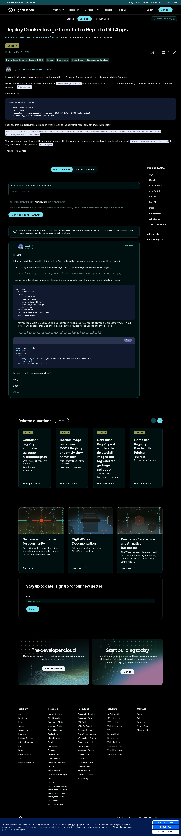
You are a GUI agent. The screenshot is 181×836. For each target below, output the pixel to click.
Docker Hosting (114, 734)
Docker (152, 207)
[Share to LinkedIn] (163, 52)
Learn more (78, 568)
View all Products (55, 804)
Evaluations (53, 734)
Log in (150, 9)
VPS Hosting (112, 722)
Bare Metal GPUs (55, 722)
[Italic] (15, 185)
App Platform (53, 754)
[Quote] (45, 185)
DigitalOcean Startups (87, 734)
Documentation (84, 766)
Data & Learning (55, 730)
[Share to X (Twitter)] (152, 52)
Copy (128, 340)
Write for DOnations (86, 726)
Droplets (52, 742)
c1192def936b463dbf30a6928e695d (35, 69)
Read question (30, 483)
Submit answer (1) (62, 169)
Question (12, 45)
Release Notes (84, 770)
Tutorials (69, 18)
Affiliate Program (25, 742)
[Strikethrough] (20, 185)
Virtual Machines (114, 750)
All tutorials (154, 219)
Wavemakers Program (87, 738)
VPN (109, 730)
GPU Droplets (54, 718)
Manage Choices (165, 832)
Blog (131, 2)
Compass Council (85, 742)
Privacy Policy (24, 754)
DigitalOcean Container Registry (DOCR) (37, 37)
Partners (22, 734)
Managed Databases (57, 762)
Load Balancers (55, 758)
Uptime (51, 782)
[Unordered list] (40, 185)
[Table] (51, 185)
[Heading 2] (34, 185)
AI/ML (152, 174)
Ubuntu (152, 180)
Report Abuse (143, 722)
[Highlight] (28, 185)
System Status (143, 726)
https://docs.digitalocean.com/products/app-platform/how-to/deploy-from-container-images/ (70, 273)
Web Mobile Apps (115, 742)
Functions (52, 750)
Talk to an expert (157, 224)
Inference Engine (55, 726)
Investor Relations (26, 762)
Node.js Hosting (114, 738)
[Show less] (134, 246)
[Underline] (17, 185)
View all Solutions (115, 754)
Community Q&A (85, 718)
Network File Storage (57, 774)
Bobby (27, 245)
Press (20, 746)
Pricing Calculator (85, 762)
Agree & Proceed (165, 822)
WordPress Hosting (115, 746)
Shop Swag (83, 778)
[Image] (26, 185)
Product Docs (102, 18)
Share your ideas (144, 730)
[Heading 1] (31, 185)
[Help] (136, 185)
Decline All (165, 827)
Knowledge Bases (56, 714)
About (21, 714)
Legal (20, 750)
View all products (53, 668)
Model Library (54, 738)
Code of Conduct (85, 774)
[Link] (23, 185)
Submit (32, 609)
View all (62, 420)
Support (140, 714)
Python (152, 196)
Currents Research (86, 730)
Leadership (23, 718)
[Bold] (12, 185)
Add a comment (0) (85, 169)
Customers (23, 730)
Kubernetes (155, 213)
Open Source (84, 746)
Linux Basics (155, 185)
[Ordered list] (42, 185)
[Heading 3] (37, 185)
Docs (137, 2)
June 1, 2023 (30, 248)
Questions (85, 18)
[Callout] (48, 185)
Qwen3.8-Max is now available (18, 2)
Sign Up (26, 568)
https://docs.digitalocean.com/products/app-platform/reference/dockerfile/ (60, 332)
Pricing (81, 758)
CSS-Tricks (82, 722)
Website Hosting (114, 726)
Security (22, 758)
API (49, 778)
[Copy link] (174, 52)
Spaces (51, 766)
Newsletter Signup (86, 750)
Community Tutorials (86, 714)
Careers (145, 2)
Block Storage (54, 770)
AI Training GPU (114, 714)
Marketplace (83, 754)
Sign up (164, 9)
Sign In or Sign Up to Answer (26, 214)
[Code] (53, 185)
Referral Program (25, 738)
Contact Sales (170, 2)
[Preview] (134, 185)
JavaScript (154, 191)
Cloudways (53, 800)
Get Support (156, 2)
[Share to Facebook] (158, 52)
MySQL (152, 202)
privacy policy (67, 824)
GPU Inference (113, 718)
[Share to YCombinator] (168, 52)
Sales (139, 718)
